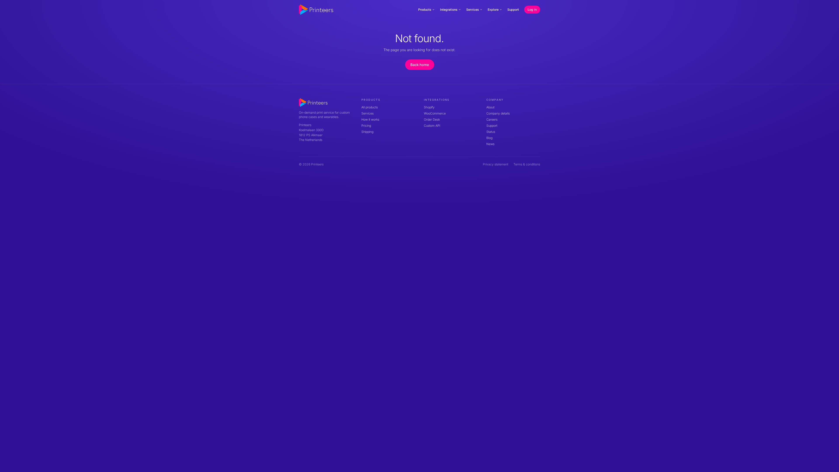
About (490, 107)
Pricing (366, 125)
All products (369, 107)
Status (490, 132)
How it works (370, 119)
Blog (489, 138)
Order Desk (432, 119)
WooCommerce (435, 113)
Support (513, 9)
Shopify (429, 107)
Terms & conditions (526, 164)
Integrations (449, 9)
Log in (532, 9)
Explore (493, 9)
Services (472, 9)
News (490, 144)
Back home (419, 64)
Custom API (432, 125)
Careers (492, 119)
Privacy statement (495, 164)
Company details (498, 113)
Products (424, 9)
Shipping (367, 132)
